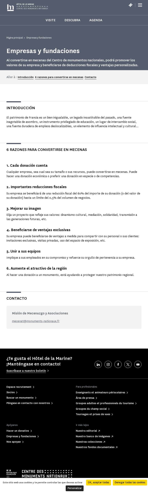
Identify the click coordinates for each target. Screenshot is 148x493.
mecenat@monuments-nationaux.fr (36, 321)
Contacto (90, 77)
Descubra (72, 20)
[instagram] (108, 364)
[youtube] (138, 364)
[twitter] (128, 364)
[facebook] (118, 364)
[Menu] (140, 5)
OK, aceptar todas (98, 482)
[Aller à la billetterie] (130, 5)
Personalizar (75, 488)
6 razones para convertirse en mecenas (59, 77)
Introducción (26, 77)
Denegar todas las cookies (130, 482)
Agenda (95, 20)
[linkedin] (98, 364)
